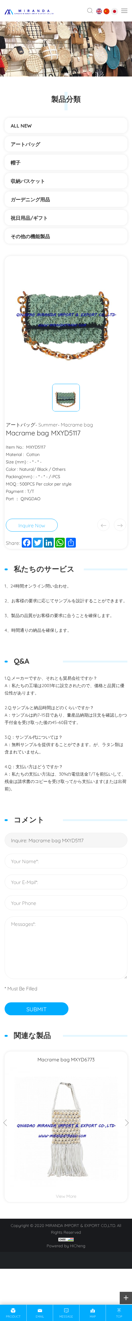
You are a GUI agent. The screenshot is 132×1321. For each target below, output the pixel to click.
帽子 (16, 162)
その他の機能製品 (33, 236)
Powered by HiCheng (66, 1245)
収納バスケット (28, 180)
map (93, 1316)
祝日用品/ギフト (29, 217)
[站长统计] (66, 1238)
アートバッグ (25, 143)
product (13, 1316)
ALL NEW (21, 125)
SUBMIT (36, 1008)
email (40, 1316)
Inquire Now (31, 525)
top (119, 1316)
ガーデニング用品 (30, 199)
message (66, 1316)
